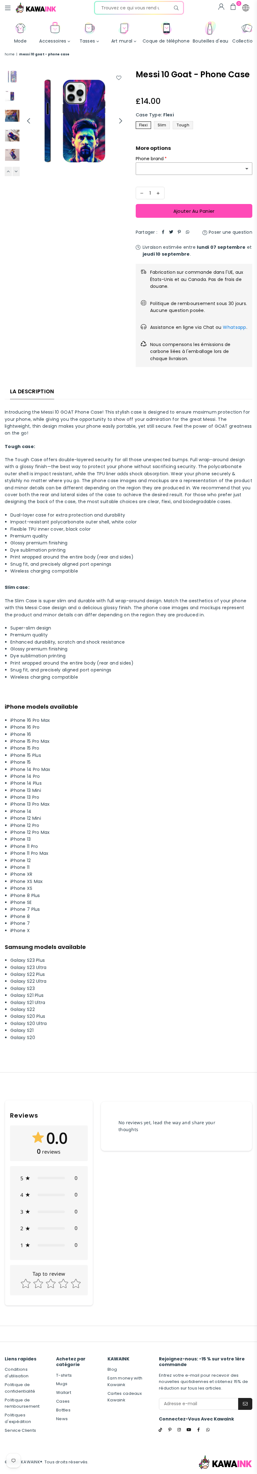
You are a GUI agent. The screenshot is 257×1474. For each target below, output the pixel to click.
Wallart (63, 1392)
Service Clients (20, 1430)
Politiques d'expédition (18, 1418)
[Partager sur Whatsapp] (187, 232)
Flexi (143, 125)
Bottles (63, 1410)
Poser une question (229, 232)
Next (120, 120)
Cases (63, 1401)
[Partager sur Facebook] (163, 232)
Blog (112, 1369)
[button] (245, 8)
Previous (28, 120)
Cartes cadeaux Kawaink (125, 1396)
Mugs (61, 1384)
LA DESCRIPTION (32, 391)
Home (9, 54)
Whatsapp (234, 327)
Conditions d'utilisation (17, 1372)
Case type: (155, 115)
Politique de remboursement (22, 1403)
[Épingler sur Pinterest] (179, 232)
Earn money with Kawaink (125, 1381)
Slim (162, 125)
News (62, 1419)
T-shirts (64, 1375)
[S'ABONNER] (245, 1404)
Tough (182, 125)
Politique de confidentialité (20, 1388)
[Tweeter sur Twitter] (171, 232)
